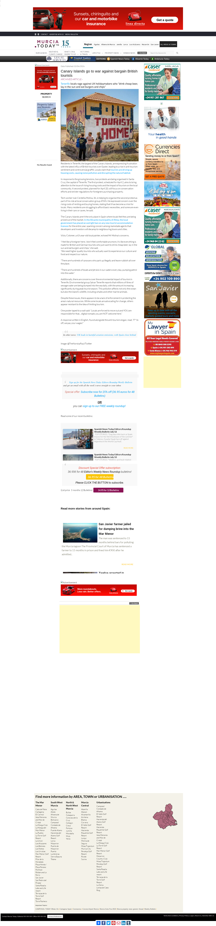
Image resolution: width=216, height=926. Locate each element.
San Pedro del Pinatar (41, 881)
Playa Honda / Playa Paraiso (41, 865)
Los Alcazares (41, 843)
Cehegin (69, 823)
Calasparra (70, 815)
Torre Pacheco (41, 901)
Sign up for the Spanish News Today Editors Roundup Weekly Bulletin (100, 382)
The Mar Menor (40, 804)
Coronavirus (77, 909)
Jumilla (119, 44)
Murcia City (86, 849)
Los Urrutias (40, 851)
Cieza (68, 825)
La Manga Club (42, 825)
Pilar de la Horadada (39, 860)
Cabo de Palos (41, 809)
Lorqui (83, 838)
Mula (68, 836)
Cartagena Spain (66, 909)
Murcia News (41, 53)
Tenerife (65, 84)
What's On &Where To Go (70, 52)
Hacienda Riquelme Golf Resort (87, 833)
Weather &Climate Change (55, 52)
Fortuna (69, 828)
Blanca (84, 820)
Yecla (68, 839)
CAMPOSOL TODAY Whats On (47, 909)
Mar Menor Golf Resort (42, 855)
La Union (39, 841)
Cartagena (40, 812)
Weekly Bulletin (150, 909)
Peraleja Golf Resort (86, 852)
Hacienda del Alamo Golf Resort (56, 835)
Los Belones (40, 846)
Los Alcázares (134, 44)
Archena (84, 817)
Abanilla (84, 809)
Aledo (53, 812)
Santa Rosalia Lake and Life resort (41, 888)
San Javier (155, 44)
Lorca (126, 44)
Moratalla (70, 833)
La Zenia (99, 885)
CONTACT (44, 34)
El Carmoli (40, 814)
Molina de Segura (85, 842)
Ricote (83, 856)
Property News (112, 53)
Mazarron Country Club (101, 857)
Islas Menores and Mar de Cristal (41, 820)
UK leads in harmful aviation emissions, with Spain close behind (106, 334)
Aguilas (54, 809)
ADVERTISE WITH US (56, 34)
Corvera (84, 822)
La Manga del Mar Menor (41, 829)
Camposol (55, 822)
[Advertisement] (100, 629)
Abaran (84, 812)
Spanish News (129, 53)
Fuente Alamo (56, 830)
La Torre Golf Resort (41, 836)
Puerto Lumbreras (55, 852)
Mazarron (55, 843)
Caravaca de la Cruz (72, 818)
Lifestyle (96, 53)
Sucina (83, 859)
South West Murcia (56, 804)
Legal (192, 916)
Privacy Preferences (55, 916)
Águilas (97, 44)
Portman (39, 870)
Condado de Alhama (55, 826)
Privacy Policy (184, 916)
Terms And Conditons (171, 916)
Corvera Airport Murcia (90, 909)
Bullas (68, 812)
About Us (198, 916)
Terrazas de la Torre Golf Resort (41, 896)
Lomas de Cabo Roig (102, 888)
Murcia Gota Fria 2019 (108, 909)
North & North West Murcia (72, 805)
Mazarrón (145, 44)
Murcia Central (85, 804)
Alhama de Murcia (108, 44)
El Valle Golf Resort (86, 826)
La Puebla (39, 833)
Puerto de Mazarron (55, 847)
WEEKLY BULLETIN (71, 34)
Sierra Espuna (56, 856)
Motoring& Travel (84, 52)
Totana (53, 859)
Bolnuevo (54, 820)
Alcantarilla (85, 814)
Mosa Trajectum (87, 846)
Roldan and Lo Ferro (41, 873)
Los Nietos (40, 849)
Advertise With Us (208, 916)
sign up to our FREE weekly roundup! (104, 406)
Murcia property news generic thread (130, 909)
